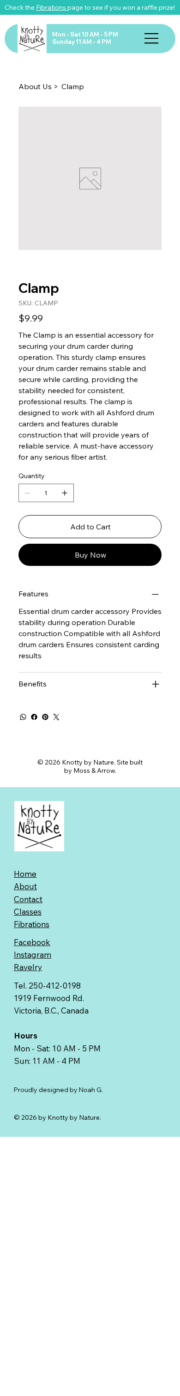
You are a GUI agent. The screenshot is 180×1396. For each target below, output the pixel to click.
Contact (28, 899)
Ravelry (28, 967)
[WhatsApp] (23, 717)
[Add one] (64, 493)
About (25, 886)
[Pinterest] (45, 717)
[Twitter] (56, 717)
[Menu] (151, 38)
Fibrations (51, 7)
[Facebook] (34, 717)
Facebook (32, 942)
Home (25, 874)
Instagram (32, 954)
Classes (28, 912)
